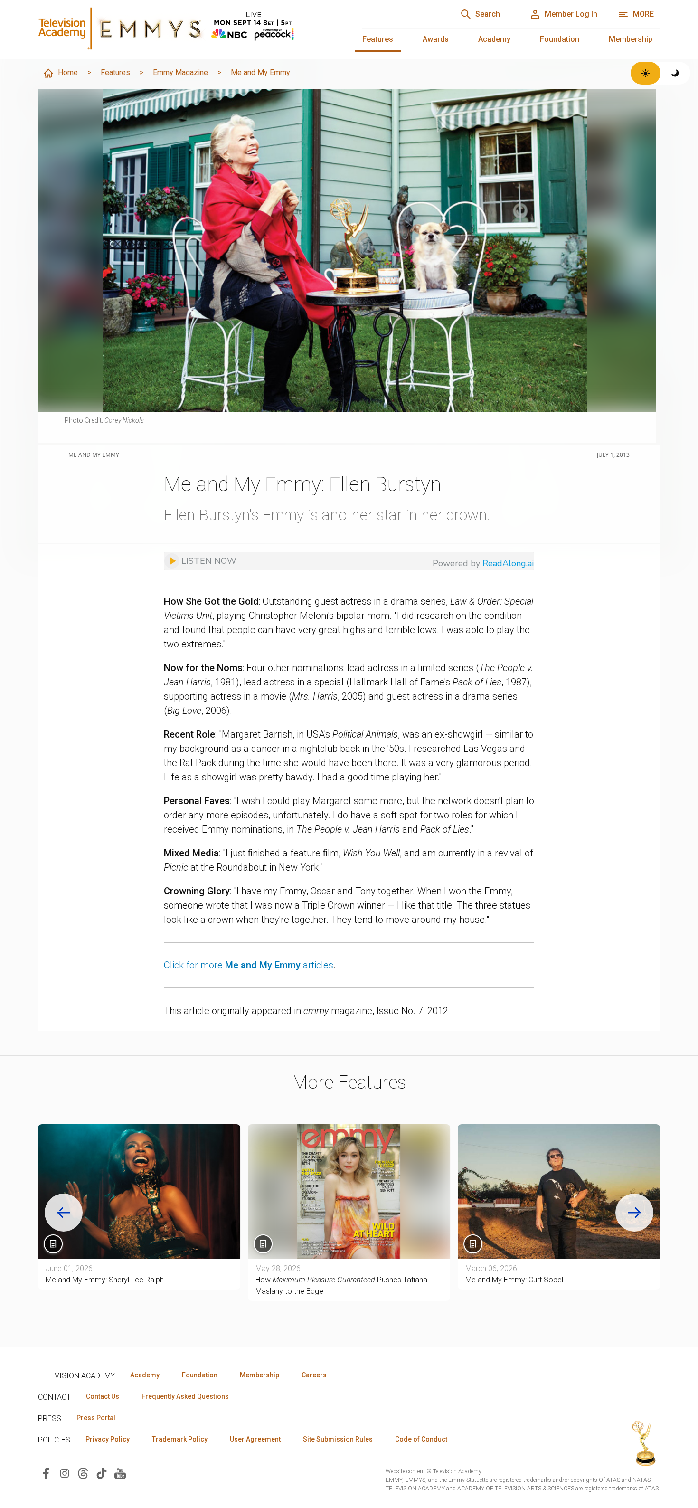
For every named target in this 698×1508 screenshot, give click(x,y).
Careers (314, 1375)
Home (68, 72)
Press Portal (95, 1418)
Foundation (559, 39)
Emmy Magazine (180, 72)
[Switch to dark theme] (675, 73)
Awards (436, 39)
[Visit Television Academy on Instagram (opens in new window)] (65, 1473)
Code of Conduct (421, 1439)
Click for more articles (248, 965)
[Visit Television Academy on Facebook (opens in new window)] (46, 1473)
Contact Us (102, 1396)
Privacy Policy (107, 1439)
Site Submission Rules (338, 1439)
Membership (630, 39)
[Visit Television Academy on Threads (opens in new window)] (83, 1473)
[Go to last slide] (64, 1213)
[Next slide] (634, 1213)
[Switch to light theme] (645, 73)
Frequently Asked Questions (185, 1396)
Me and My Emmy (260, 72)
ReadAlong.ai (508, 563)
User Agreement (255, 1439)
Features (377, 39)
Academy (494, 39)
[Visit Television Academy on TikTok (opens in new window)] (102, 1473)
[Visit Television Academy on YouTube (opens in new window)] (120, 1473)
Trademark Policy (180, 1439)
